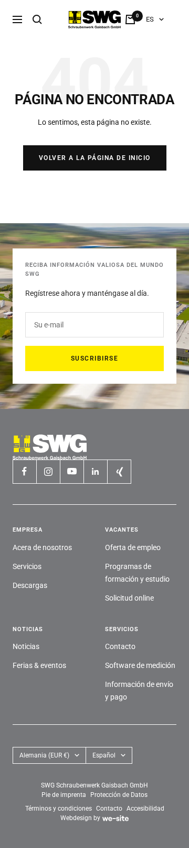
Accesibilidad (145, 808)
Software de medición (140, 665)
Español (104, 755)
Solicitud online (129, 598)
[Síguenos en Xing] (119, 471)
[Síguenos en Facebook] (24, 471)
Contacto (120, 646)
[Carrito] (130, 19)
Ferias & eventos (39, 665)
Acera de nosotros (42, 547)
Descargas (30, 585)
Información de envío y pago (139, 690)
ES (150, 19)
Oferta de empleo (133, 547)
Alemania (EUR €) (44, 755)
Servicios (27, 566)
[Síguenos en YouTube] (71, 471)
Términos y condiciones (58, 808)
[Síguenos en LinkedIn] (95, 471)
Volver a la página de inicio (95, 158)
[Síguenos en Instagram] (48, 471)
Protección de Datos (119, 795)
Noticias (26, 646)
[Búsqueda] (37, 19)
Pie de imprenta (63, 795)
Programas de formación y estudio (137, 572)
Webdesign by (80, 818)
